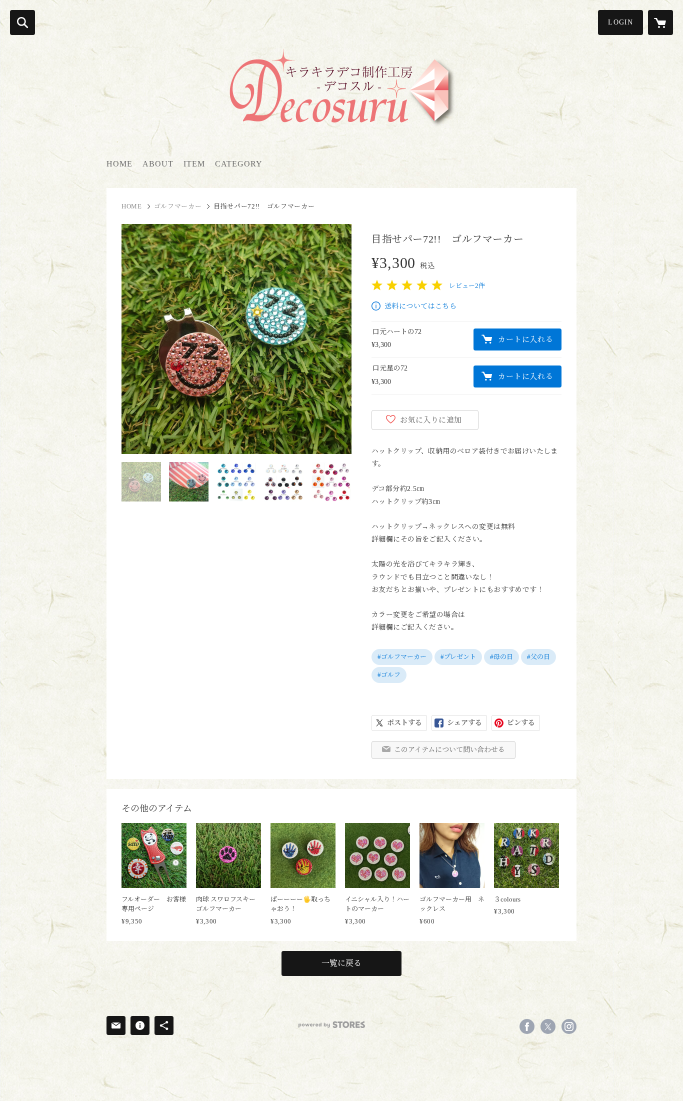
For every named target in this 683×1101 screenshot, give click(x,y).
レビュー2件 (467, 286)
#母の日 (501, 656)
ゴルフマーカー (178, 206)
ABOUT (158, 164)
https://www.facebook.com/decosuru (527, 1026)
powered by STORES (332, 1024)
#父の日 (538, 656)
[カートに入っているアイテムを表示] (660, 22)
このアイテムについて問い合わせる (449, 750)
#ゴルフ (389, 674)
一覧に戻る (342, 963)
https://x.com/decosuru (548, 1026)
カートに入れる (525, 340)
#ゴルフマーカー (402, 656)
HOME (119, 164)
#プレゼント (458, 656)
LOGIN (620, 22)
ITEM (194, 164)
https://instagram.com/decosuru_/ (569, 1026)
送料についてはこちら (420, 306)
